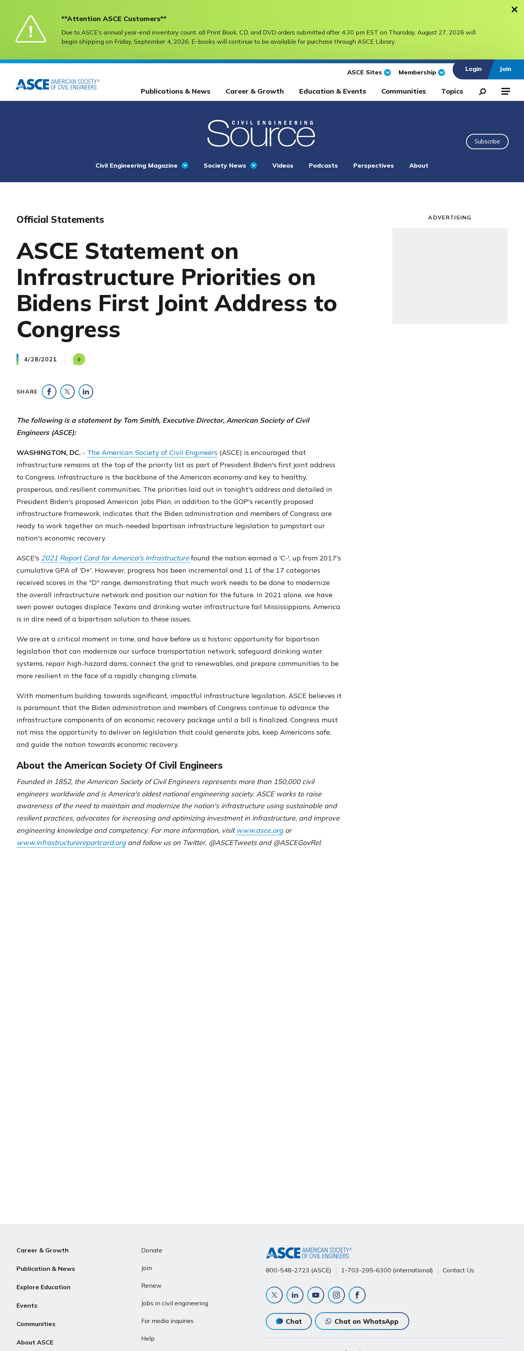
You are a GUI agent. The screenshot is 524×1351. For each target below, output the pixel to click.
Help (148, 1338)
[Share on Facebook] (49, 391)
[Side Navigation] (505, 90)
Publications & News (175, 91)
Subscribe (487, 141)
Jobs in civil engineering (174, 1303)
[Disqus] (262, 975)
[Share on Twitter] (67, 391)
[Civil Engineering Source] (262, 132)
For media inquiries (167, 1321)
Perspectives (373, 165)
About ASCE (34, 1342)
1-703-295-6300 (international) (387, 1270)
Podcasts (323, 165)
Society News (225, 165)
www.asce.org (259, 830)
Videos (282, 165)
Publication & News (45, 1268)
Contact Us (458, 1270)
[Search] (480, 90)
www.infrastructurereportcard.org (71, 842)
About (418, 165)
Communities (403, 91)
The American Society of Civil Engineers (152, 452)
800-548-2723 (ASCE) (298, 1270)
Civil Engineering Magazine (137, 165)
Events (27, 1305)
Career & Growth (255, 91)
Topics (452, 91)
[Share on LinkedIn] (86, 391)
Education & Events (332, 91)
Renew (151, 1285)
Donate (151, 1250)
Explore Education (43, 1287)
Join (146, 1268)
